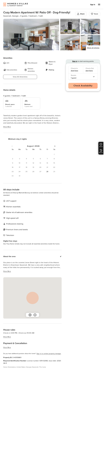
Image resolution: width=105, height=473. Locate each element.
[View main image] (31, 34)
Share (82, 14)
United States (21, 367)
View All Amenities (20, 77)
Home (5, 367)
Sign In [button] (92, 5)
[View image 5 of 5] (90, 42)
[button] (47, 172)
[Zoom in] (30, 315)
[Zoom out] (35, 315)
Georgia (28, 367)
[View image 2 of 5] (70, 26)
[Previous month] (12, 146)
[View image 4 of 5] (70, 42)
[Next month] (55, 146)
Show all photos (93, 48)
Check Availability (83, 85)
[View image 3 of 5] (90, 26)
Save (96, 14)
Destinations (12, 367)
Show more (7, 127)
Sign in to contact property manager (49, 353)
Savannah (35, 367)
